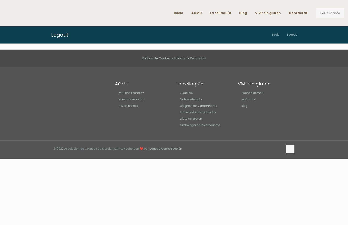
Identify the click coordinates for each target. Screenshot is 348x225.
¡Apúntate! (248, 99)
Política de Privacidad (190, 58)
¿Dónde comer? (252, 93)
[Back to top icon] (290, 149)
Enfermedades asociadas (198, 112)
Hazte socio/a (330, 13)
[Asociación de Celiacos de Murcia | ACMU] (14, 13)
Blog (244, 106)
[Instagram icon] (280, 148)
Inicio (276, 35)
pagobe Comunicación (165, 149)
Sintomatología (191, 99)
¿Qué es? (186, 93)
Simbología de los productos (200, 125)
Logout (292, 35)
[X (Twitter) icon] (276, 148)
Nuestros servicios (131, 99)
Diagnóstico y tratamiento (198, 106)
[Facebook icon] (271, 148)
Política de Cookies (156, 58)
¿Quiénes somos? (131, 93)
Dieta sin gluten (191, 119)
